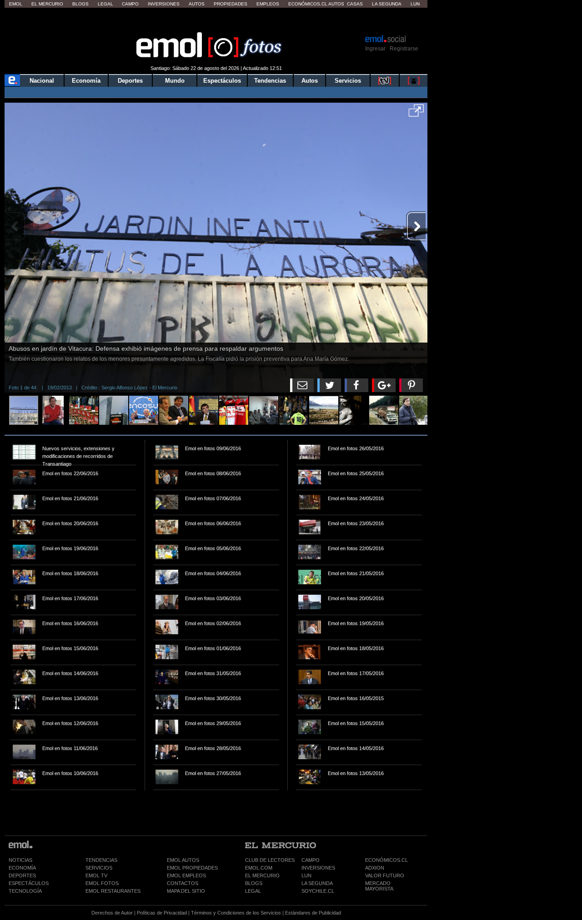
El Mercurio (47, 3)
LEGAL (253, 891)
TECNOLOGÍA (25, 891)
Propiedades (230, 3)
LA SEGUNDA (317, 883)
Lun (415, 3)
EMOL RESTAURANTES (112, 891)
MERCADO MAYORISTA (379, 885)
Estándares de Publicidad (313, 912)
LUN (306, 875)
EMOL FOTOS (102, 883)
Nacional (42, 80)
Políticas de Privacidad (162, 912)
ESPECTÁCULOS (29, 883)
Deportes (130, 80)
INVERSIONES (318, 867)
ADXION (374, 867)
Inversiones (164, 3)
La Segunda (386, 3)
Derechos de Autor (112, 912)
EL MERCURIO (262, 875)
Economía (86, 80)
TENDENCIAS (101, 860)
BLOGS (253, 883)
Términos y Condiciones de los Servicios (236, 912)
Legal (105, 3)
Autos (197, 3)
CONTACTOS (182, 883)
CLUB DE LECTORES (270, 860)
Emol (15, 3)
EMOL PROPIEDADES (192, 867)
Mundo (175, 80)
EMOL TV (96, 875)
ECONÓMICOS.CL (386, 860)
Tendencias (270, 80)
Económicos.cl (307, 3)
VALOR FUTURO (384, 875)
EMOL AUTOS (183, 860)
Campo (130, 3)
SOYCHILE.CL (317, 891)
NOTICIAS (20, 860)
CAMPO (310, 860)
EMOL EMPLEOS (186, 875)
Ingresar (375, 48)
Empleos (267, 3)
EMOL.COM (258, 867)
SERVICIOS (98, 867)
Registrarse (404, 48)
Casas (355, 3)
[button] (416, 113)
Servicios (348, 80)
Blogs (80, 3)
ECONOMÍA (22, 867)
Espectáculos (222, 80)
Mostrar (216, 20)
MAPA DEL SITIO (186, 891)
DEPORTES (22, 875)
